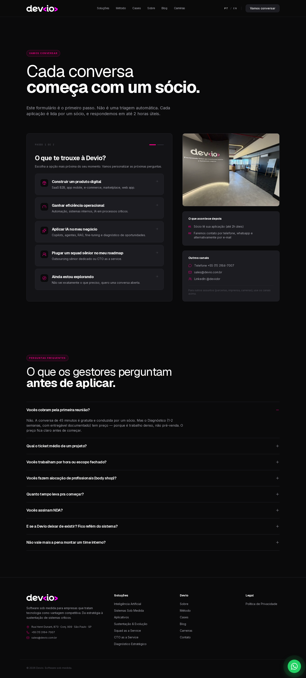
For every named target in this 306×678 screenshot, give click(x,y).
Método (121, 8)
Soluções (103, 8)
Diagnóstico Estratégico (130, 644)
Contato (185, 637)
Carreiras (179, 8)
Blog (164, 8)
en (235, 8)
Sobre (151, 8)
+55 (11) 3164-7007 (43, 632)
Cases (136, 8)
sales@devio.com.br (44, 637)
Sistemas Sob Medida (129, 610)
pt (226, 8)
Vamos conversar (262, 8)
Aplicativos (121, 617)
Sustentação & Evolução (130, 624)
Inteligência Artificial (127, 604)
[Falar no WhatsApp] (294, 666)
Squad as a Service (127, 630)
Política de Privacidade (261, 604)
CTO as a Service (126, 637)
